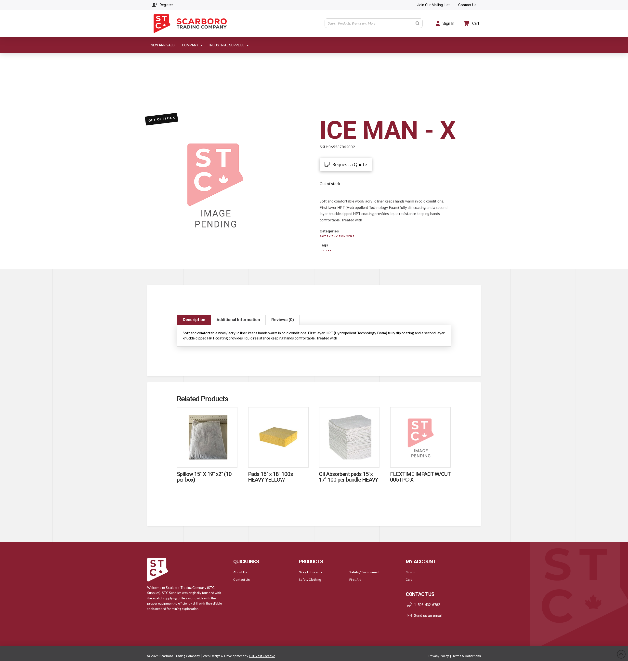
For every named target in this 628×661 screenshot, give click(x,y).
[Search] (417, 23)
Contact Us (241, 579)
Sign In (410, 572)
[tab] (194, 320)
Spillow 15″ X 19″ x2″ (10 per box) (204, 477)
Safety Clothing (310, 579)
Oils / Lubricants (310, 572)
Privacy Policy (439, 656)
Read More (207, 458)
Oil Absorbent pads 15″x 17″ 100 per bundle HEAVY (348, 477)
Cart (409, 579)
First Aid (355, 579)
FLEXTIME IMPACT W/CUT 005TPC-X (420, 477)
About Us (240, 572)
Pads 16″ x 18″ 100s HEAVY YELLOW (270, 477)
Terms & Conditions (466, 656)
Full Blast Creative (262, 656)
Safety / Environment (364, 572)
